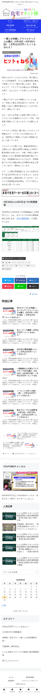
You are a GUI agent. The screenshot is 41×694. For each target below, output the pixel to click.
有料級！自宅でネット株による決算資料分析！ (19, 639)
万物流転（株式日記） (11, 646)
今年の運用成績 (22, 218)
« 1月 (4, 605)
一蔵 (5, 262)
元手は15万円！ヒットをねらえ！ (14, 258)
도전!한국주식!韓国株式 (11, 632)
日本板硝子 (7, 269)
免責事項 (11, 681)
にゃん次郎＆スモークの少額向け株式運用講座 (20, 653)
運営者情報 (30, 677)
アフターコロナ (9, 266)
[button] (37, 572)
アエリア (32, 266)
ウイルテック (21, 266)
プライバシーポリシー (30, 681)
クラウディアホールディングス (20, 262)
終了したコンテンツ (10, 661)
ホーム (11, 677)
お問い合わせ (20, 684)
